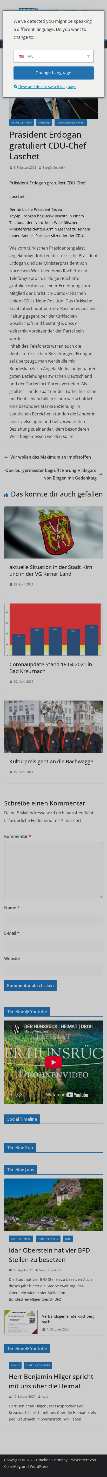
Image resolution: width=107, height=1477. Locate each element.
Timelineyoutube (38, 1365)
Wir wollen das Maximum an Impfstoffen (50, 457)
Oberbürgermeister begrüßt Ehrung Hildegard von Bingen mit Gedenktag (51, 474)
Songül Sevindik (54, 167)
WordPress (39, 1466)
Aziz (45, 1396)
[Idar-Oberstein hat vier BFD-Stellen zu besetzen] (53, 1205)
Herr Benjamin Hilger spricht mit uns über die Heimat (51, 1381)
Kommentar (17, 836)
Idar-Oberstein (48, 1239)
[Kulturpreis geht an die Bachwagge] (53, 704)
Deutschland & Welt (71, 122)
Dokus (15, 1365)
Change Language (53, 73)
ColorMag (12, 1466)
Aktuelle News (21, 122)
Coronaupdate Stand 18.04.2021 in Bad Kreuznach (50, 668)
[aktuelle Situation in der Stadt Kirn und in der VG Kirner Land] (53, 510)
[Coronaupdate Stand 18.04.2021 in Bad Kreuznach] (53, 607)
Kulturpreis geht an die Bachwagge (51, 761)
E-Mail (11, 933)
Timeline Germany (52, 1459)
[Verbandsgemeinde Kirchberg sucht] (21, 1322)
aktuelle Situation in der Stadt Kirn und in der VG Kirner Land (50, 570)
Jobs (68, 1239)
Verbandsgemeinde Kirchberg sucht (68, 1319)
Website (12, 958)
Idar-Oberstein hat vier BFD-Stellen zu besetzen (50, 1255)
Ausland (44, 122)
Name (11, 908)
